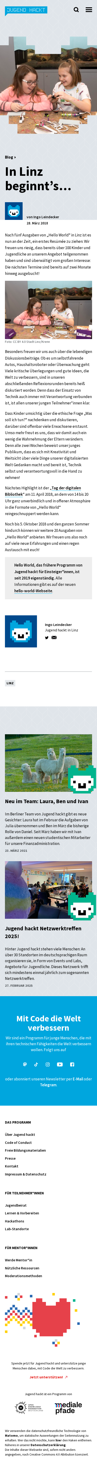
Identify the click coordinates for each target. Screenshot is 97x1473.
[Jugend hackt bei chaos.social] (25, 1065)
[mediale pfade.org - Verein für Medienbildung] (68, 1408)
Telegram (48, 1084)
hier (59, 1440)
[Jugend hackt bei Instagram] (48, 1065)
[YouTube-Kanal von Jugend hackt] (60, 1065)
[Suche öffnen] (76, 10)
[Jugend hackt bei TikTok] (36, 1065)
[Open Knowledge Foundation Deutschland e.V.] (29, 1408)
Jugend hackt (26, 13)
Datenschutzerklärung (48, 1445)
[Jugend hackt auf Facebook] (72, 1065)
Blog (9, 157)
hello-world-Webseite (33, 590)
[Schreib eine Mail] (54, 637)
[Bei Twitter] (47, 637)
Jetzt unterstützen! (47, 1377)
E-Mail (78, 1079)
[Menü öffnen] (89, 8)
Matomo (11, 1436)
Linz (10, 683)
